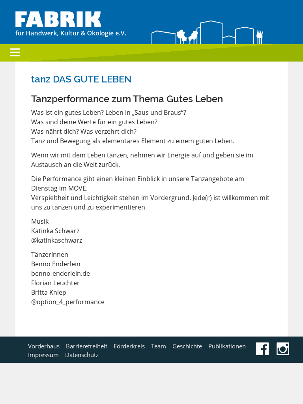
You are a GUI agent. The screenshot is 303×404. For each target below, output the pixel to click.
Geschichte (187, 346)
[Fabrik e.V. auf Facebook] (262, 353)
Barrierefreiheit (86, 346)
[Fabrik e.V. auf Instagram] (283, 353)
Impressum (43, 355)
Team (158, 346)
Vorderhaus (44, 346)
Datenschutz (82, 355)
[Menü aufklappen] (15, 53)
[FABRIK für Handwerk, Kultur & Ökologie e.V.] (70, 34)
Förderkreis (129, 346)
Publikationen (227, 346)
